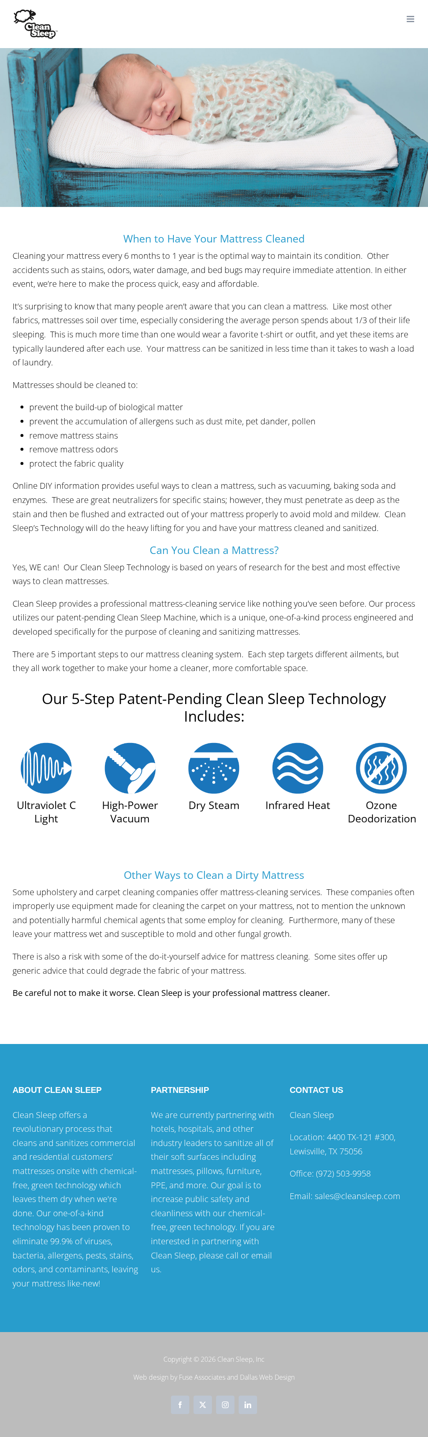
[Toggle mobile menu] (411, 19)
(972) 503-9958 (343, 1173)
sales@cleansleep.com (359, 1196)
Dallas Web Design (267, 1377)
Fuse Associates (202, 1377)
